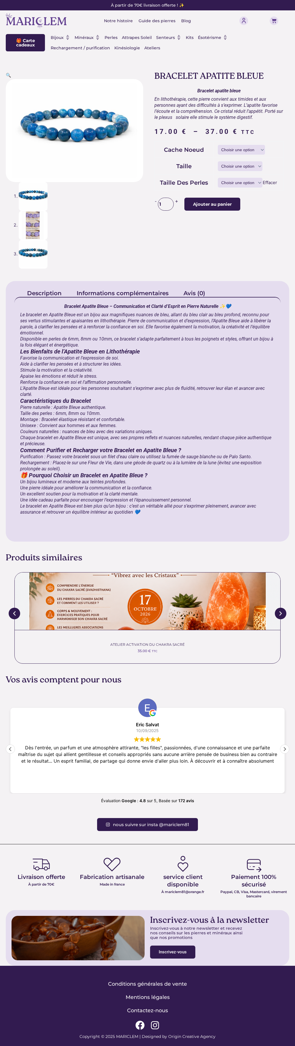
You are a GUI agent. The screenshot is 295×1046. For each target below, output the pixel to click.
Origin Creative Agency (191, 1036)
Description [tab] (44, 293)
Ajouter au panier (212, 204)
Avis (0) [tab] (194, 293)
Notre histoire (118, 20)
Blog (186, 20)
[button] (8, 75)
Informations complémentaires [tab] (123, 293)
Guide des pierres (157, 20)
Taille (184, 166)
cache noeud (184, 149)
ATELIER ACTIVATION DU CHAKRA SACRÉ (147, 644)
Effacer (270, 182)
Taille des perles (184, 182)
